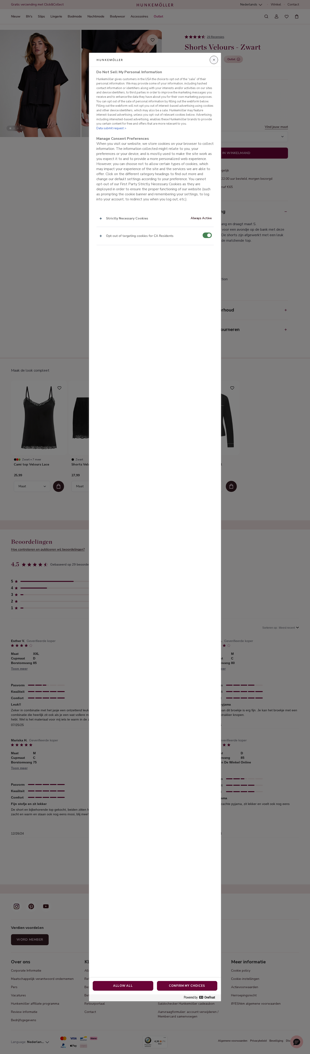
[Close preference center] (214, 60)
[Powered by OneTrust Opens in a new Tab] (201, 998)
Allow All (123, 986)
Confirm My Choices (187, 986)
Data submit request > (111, 128)
